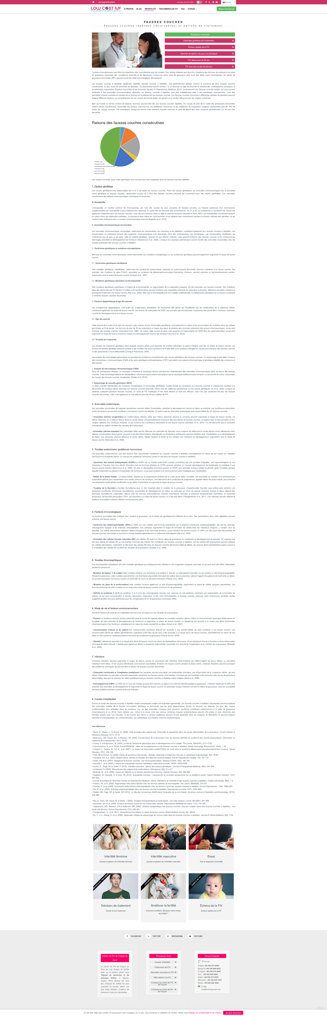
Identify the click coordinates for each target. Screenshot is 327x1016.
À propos (128, 9)
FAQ (183, 9)
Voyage (191, 9)
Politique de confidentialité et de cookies (205, 1012)
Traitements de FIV (168, 9)
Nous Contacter (226, 9)
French (228, 2)
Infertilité (150, 9)
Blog (139, 9)
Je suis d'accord (233, 1013)
